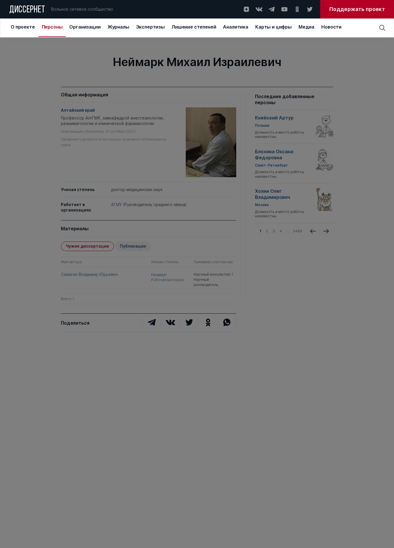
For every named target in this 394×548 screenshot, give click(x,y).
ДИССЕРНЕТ (27, 10)
